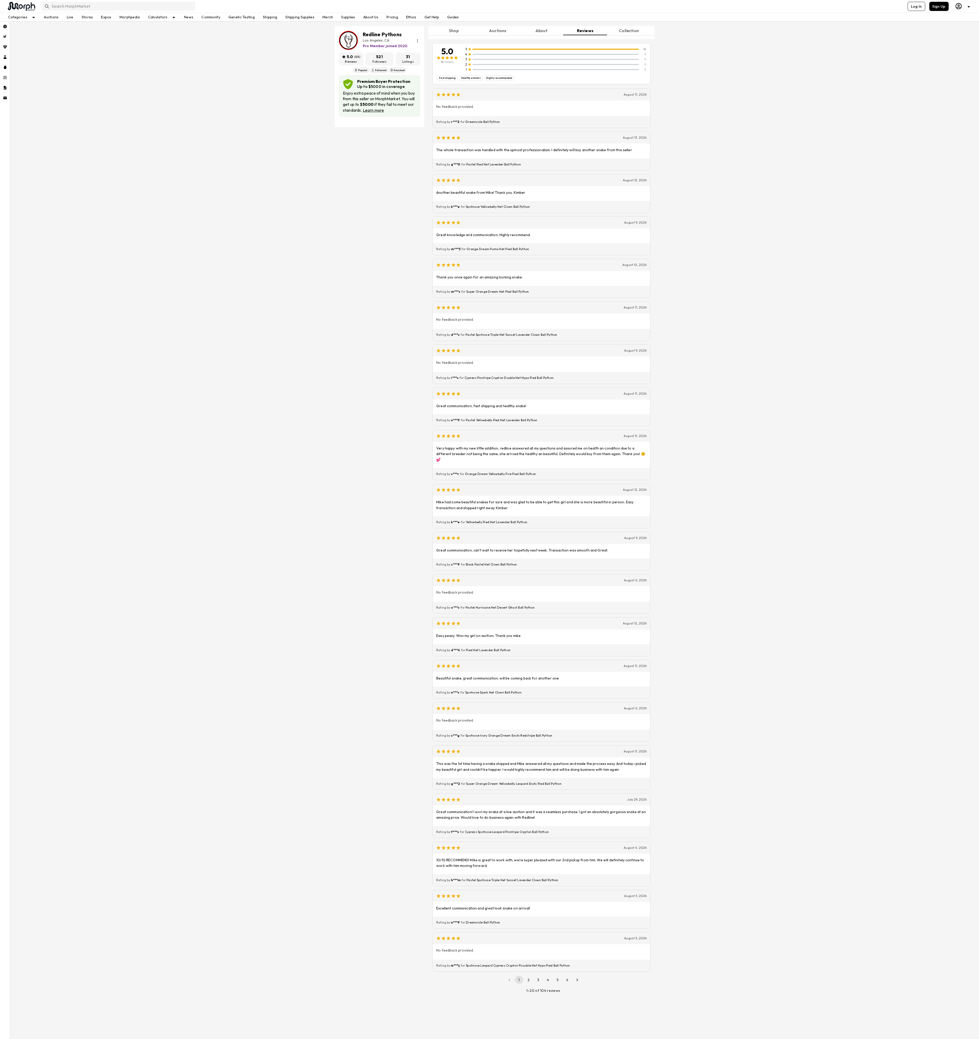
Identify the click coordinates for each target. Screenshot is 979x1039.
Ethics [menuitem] (411, 17)
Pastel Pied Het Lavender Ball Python (493, 164)
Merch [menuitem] (328, 17)
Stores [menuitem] (87, 17)
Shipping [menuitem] (270, 17)
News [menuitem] (188, 17)
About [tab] (541, 30)
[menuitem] (5, 26)
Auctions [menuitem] (51, 17)
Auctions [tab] (497, 30)
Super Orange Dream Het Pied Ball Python (497, 291)
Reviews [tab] (585, 30)
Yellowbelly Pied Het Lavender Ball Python (496, 522)
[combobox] (118, 6)
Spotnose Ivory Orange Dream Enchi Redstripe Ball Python (509, 735)
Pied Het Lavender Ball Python (488, 650)
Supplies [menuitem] (348, 17)
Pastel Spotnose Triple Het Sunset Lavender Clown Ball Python (511, 335)
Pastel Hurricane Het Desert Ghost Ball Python (500, 607)
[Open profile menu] (963, 6)
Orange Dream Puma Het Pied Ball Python (498, 249)
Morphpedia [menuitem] (130, 17)
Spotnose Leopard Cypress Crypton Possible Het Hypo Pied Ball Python (518, 965)
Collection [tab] (629, 30)
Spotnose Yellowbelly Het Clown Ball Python (498, 207)
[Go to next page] (577, 980)
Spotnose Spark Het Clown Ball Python (493, 692)
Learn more (373, 110)
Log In (916, 6)
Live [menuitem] (70, 17)
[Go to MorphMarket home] (21, 6)
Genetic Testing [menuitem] (241, 17)
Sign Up (939, 6)
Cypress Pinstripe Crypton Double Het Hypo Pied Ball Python (509, 378)
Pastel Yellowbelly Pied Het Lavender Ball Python (501, 420)
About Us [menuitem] (370, 17)
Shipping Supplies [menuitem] (299, 17)
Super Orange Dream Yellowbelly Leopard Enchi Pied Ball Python (513, 784)
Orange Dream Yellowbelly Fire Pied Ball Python (500, 474)
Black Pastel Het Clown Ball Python (491, 564)
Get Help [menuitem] (431, 17)
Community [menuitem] (210, 17)
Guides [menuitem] (453, 17)
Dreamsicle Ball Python (483, 122)
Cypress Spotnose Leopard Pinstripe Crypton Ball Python (507, 832)
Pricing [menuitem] (392, 17)
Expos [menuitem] (106, 17)
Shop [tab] (454, 30)
